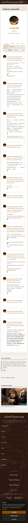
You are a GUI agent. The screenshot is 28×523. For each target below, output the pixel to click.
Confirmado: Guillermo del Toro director (16, 228)
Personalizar (14, 516)
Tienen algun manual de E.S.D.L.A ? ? (15, 58)
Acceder (21, 2)
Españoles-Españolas (11, 280)
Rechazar (14, 519)
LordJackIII (14, 28)
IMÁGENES (3, 465)
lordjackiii (9, 145)
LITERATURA (4, 442)
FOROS (2, 448)
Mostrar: (10, 50)
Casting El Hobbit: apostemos (13, 208)
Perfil (17, 43)
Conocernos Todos (11, 86)
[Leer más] (22, 138)
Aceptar (14, 512)
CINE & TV (3, 437)
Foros (22, 43)
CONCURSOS (4, 459)
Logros (12, 43)
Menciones (12, 46)
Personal (6, 46)
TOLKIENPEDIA (4, 425)
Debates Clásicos (18, 325)
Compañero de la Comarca (12, 313)
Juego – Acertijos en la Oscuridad (14, 179)
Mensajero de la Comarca (12, 197)
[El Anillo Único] (9, 2)
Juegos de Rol (13, 60)
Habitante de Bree (11, 147)
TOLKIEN (3, 431)
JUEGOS (3, 453)
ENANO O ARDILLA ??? (12, 115)
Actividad (6, 43)
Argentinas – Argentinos (12, 85)
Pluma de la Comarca (11, 302)
